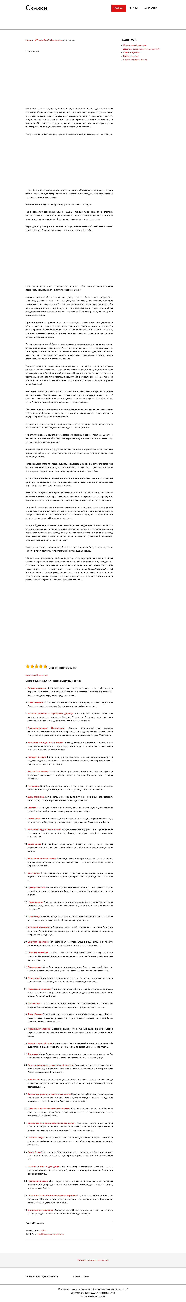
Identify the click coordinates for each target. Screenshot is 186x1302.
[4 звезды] (41, 666)
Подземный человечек (39, 989)
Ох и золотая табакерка (40, 1210)
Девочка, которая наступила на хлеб (141, 49)
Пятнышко (33, 786)
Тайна (43, 1230)
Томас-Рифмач (35, 1014)
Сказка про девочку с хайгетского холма (49, 1094)
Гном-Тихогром (35, 703)
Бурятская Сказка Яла (37, 675)
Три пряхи (33, 1054)
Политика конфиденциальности (42, 1276)
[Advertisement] (48, 81)
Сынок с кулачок (131, 52)
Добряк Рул (34, 1003)
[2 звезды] (32, 666)
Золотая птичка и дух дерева (44, 1166)
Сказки (37, 8)
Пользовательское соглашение (93, 1260)
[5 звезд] (45, 666)
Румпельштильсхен (38, 1181)
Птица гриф (34, 978)
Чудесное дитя (35, 902)
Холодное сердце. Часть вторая (44, 829)
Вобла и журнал (131, 56)
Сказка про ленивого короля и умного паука (51, 1123)
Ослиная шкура (36, 1137)
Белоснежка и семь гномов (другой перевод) (51, 1065)
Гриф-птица (34, 916)
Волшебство (34, 1152)
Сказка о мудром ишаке (135, 60)
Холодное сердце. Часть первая (45, 742)
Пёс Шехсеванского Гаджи (50, 1234)
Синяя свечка (34, 818)
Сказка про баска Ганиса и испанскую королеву (52, 1195)
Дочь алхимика (36, 797)
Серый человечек (37, 688)
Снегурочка (34, 873)
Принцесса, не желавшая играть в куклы (49, 1109)
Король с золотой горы (40, 1043)
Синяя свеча (34, 844)
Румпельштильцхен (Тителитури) (46, 728)
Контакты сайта (81, 1276)
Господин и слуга (37, 757)
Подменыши (34, 967)
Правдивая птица (36, 887)
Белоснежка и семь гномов (42, 858)
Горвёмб (32, 808)
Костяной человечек (38, 771)
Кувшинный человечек (39, 1029)
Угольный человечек (38, 927)
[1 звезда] (28, 666)
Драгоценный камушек (134, 45)
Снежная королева (38, 953)
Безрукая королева (38, 942)
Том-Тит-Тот (34, 1079)
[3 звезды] (36, 666)
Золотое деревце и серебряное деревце (50, 713)
